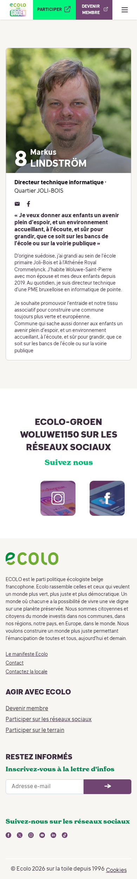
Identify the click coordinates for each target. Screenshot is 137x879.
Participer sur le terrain (35, 730)
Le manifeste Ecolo (27, 654)
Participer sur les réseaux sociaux (49, 719)
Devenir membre (27, 709)
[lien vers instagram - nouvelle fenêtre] (51, 505)
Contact (15, 663)
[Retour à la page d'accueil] (18, 10)
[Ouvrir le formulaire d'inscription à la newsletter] (107, 786)
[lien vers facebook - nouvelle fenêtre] (100, 505)
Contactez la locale (26, 672)
